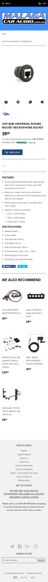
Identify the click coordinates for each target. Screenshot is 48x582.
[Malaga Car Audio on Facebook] (20, 547)
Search (24, 450)
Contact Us (24, 461)
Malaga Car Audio (17, 573)
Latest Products (24, 454)
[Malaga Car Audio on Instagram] (36, 547)
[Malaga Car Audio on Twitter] (13, 547)
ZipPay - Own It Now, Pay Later (24, 472)
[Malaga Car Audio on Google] (27, 547)
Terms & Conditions (24, 469)
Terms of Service (24, 476)
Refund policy (24, 480)
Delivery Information (24, 465)
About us (24, 458)
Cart (44, 3)
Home (4, 33)
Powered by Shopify (34, 573)
